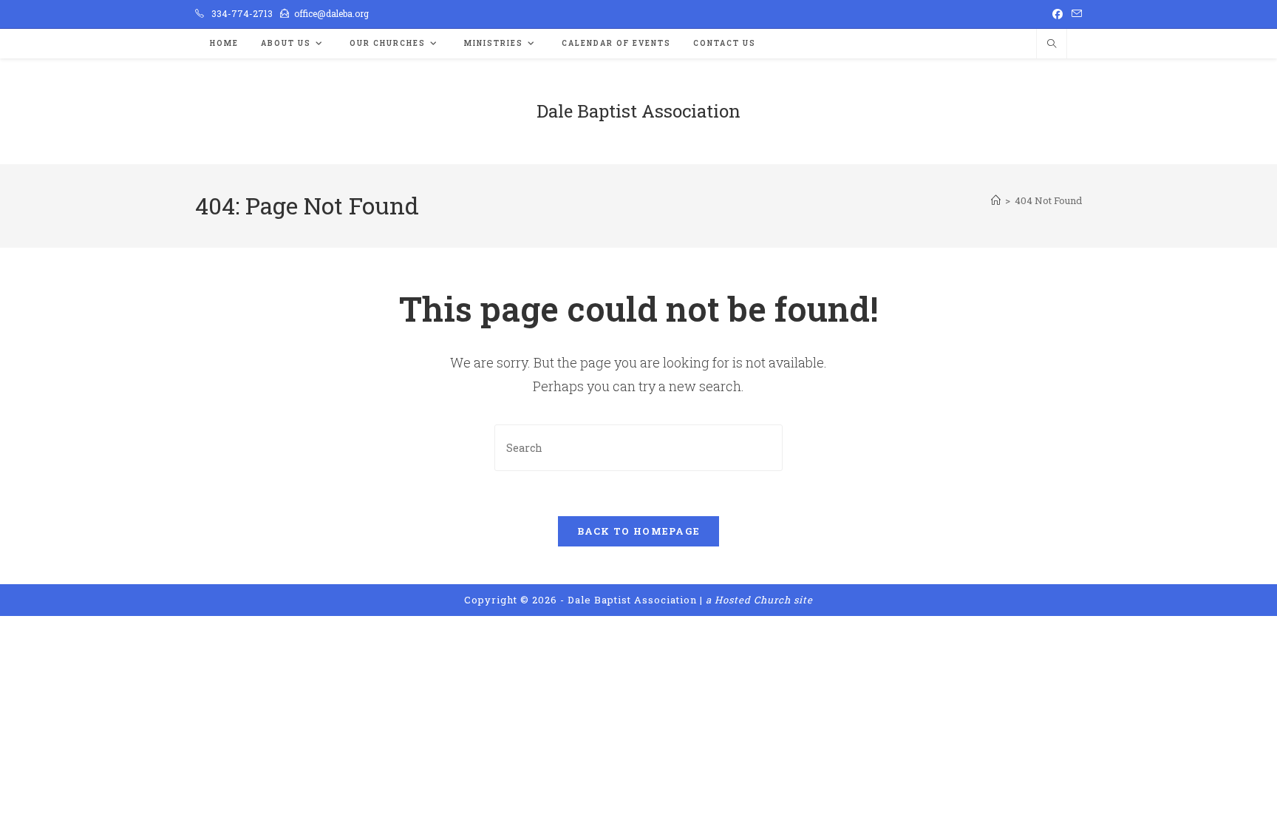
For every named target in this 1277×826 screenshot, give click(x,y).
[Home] (996, 200)
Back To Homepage (639, 531)
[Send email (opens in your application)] (1074, 14)
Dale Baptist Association (638, 111)
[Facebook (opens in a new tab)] (1057, 14)
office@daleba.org (331, 13)
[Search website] (1051, 44)
